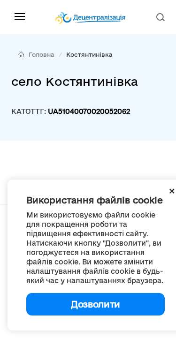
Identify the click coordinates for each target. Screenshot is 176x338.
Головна (41, 54)
